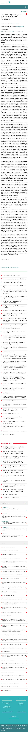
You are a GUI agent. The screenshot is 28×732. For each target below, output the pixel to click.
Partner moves (21, 702)
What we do (6, 699)
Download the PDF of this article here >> (10, 24)
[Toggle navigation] (25, 7)
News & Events (21, 704)
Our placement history (7, 711)
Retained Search (7, 706)
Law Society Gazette (19, 26)
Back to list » (24, 11)
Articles (21, 703)
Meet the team (21, 711)
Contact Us (13, 716)
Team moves (7, 703)
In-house (7, 704)
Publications (20, 699)
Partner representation (7, 702)
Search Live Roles (7, 707)
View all (24, 503)
